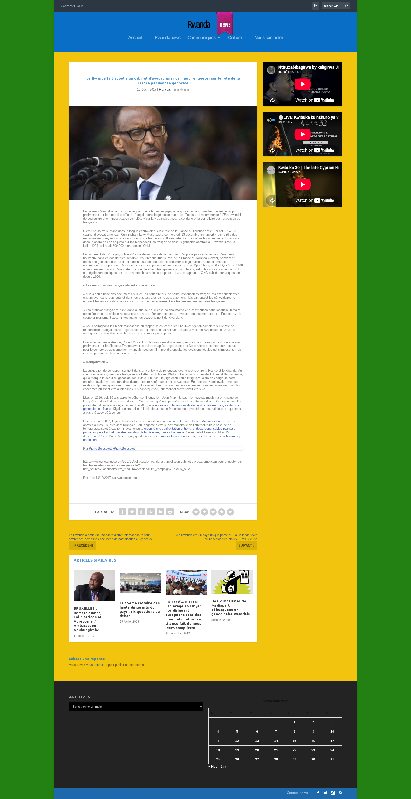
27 (257, 759)
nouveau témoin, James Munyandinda (193, 421)
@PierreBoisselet (123, 448)
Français (165, 89)
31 (332, 759)
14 (276, 741)
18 (218, 750)
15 (294, 741)
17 (332, 741)
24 (332, 750)
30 (313, 759)
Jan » (224, 766)
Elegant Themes (95, 793)
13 (257, 741)
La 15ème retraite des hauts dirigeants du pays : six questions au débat (140, 609)
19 (237, 750)
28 (276, 759)
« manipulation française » (177, 436)
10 (332, 731)
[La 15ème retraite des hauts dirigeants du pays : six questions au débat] (140, 583)
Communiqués (201, 38)
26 (237, 759)
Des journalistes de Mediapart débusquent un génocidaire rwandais (230, 607)
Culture (235, 38)
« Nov (213, 766)
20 (257, 750)
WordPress (133, 793)
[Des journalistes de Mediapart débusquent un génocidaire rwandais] (232, 582)
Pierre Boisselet (100, 448)
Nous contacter (268, 38)
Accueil (135, 38)
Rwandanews (167, 38)
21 (276, 750)
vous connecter (96, 665)
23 (313, 750)
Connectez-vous (72, 6)
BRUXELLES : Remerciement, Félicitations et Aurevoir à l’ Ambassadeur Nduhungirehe (88, 619)
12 (237, 741)
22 (294, 750)
